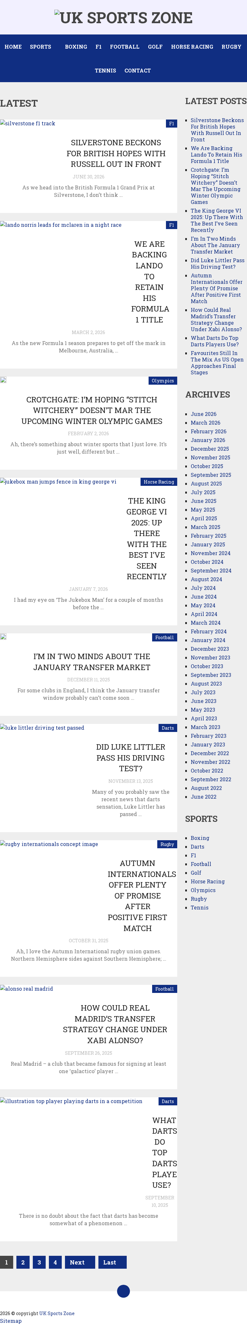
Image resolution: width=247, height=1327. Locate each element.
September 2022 (211, 779)
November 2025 (210, 457)
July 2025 (203, 492)
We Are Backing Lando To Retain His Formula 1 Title (150, 282)
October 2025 (207, 466)
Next (78, 1262)
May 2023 (203, 709)
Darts (168, 728)
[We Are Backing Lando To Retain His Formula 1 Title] (61, 267)
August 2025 (206, 483)
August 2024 (206, 579)
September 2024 (211, 570)
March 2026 (205, 422)
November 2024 (211, 553)
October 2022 (207, 770)
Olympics (163, 381)
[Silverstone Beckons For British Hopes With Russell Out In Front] (27, 141)
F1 (99, 46)
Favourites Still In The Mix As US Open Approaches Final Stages (217, 363)
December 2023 (210, 648)
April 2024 (204, 614)
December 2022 (210, 753)
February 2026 (208, 431)
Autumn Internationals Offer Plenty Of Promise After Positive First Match (142, 895)
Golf (155, 46)
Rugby (232, 46)
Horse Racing (192, 46)
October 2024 (207, 561)
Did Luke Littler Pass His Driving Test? (130, 758)
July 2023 (203, 692)
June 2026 (203, 413)
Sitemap (11, 1320)
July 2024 (203, 587)
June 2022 (203, 796)
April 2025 (204, 518)
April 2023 (204, 718)
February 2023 (208, 735)
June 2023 (203, 700)
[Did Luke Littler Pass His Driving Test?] (42, 756)
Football (125, 46)
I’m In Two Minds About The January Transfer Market (92, 661)
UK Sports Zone (57, 1313)
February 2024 (209, 631)
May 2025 (203, 509)
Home (13, 46)
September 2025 (211, 474)
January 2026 (208, 440)
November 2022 (210, 761)
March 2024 (206, 622)
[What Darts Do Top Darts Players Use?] (71, 1151)
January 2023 (208, 744)
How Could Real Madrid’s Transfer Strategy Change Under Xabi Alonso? (115, 1024)
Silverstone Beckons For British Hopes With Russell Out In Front (116, 153)
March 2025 (205, 527)
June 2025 (203, 500)
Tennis (105, 70)
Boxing (76, 46)
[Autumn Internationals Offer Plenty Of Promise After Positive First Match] (49, 877)
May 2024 (203, 605)
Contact (137, 70)
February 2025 (208, 535)
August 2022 (206, 787)
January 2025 (208, 544)
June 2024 (204, 596)
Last (110, 1262)
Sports (40, 46)
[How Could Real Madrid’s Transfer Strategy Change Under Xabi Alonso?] (26, 1005)
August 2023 (206, 683)
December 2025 (210, 448)
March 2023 (205, 727)
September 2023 (211, 674)
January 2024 (208, 640)
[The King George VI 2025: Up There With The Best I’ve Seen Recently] (58, 522)
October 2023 (207, 666)
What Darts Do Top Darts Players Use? (215, 341)
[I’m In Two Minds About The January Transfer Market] (3, 636)
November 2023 (210, 657)
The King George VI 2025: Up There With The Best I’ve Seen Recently (146, 538)
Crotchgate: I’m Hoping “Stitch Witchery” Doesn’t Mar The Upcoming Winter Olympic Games (91, 410)
